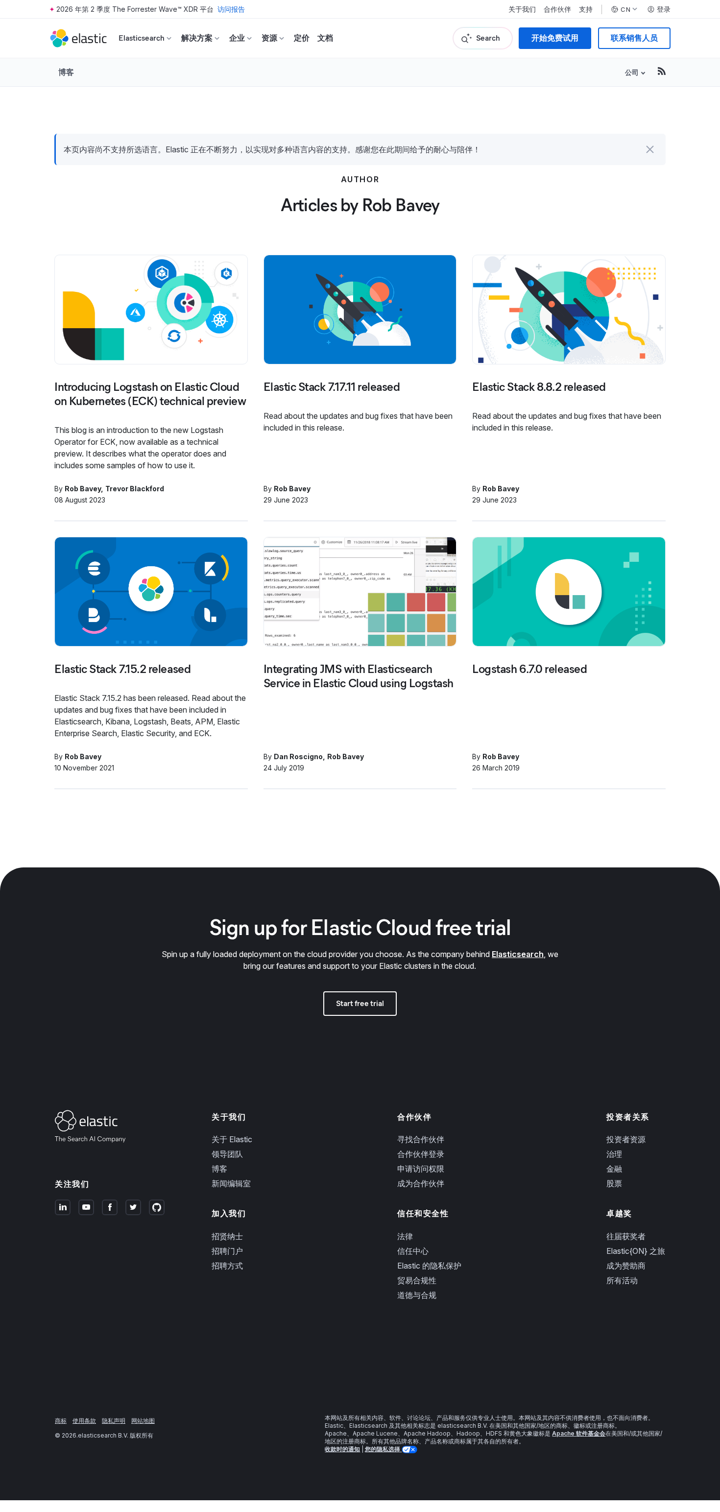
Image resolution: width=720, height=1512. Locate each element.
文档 (325, 38)
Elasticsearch (518, 954)
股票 (614, 1183)
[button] (650, 149)
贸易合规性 (416, 1280)
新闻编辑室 (231, 1183)
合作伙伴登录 (420, 1154)
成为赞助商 (626, 1266)
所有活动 (622, 1280)
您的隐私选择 (383, 1449)
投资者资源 (626, 1139)
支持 (586, 9)
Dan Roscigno (298, 756)
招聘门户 (227, 1251)
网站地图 (143, 1420)
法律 (405, 1236)
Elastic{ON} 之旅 (635, 1251)
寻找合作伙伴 (420, 1139)
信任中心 (413, 1251)
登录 (664, 9)
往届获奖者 (626, 1236)
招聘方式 (227, 1266)
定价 (302, 38)
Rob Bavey (83, 488)
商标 (61, 1420)
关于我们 (522, 9)
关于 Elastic (232, 1139)
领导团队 (227, 1154)
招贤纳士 (227, 1236)
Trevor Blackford (134, 488)
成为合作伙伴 (420, 1183)
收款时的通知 (342, 1449)
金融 (614, 1169)
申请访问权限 (420, 1169)
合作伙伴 (557, 9)
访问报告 (231, 9)
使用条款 (84, 1420)
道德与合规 (416, 1295)
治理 (614, 1154)
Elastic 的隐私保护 (429, 1266)
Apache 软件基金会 (578, 1433)
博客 (66, 72)
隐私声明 (113, 1420)
